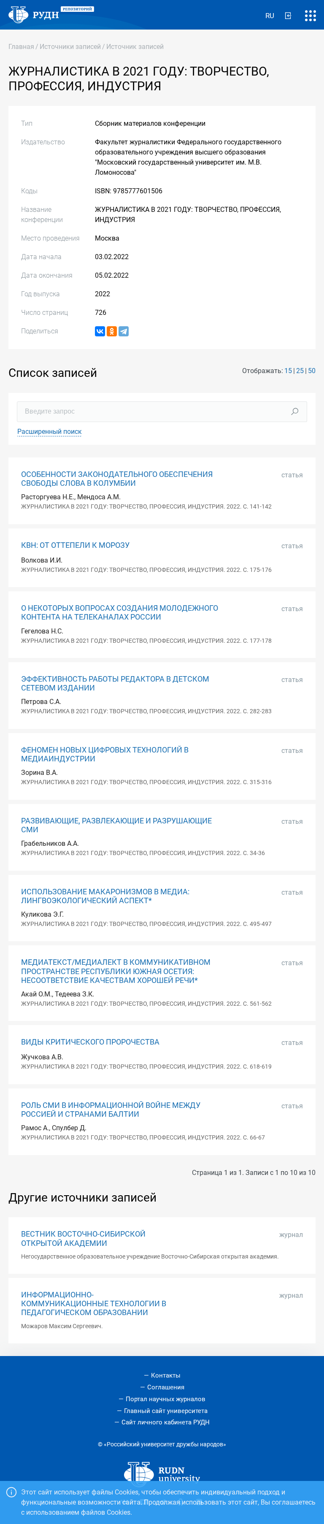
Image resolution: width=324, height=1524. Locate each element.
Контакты (166, 1375)
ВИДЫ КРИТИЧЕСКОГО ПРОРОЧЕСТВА (90, 1042)
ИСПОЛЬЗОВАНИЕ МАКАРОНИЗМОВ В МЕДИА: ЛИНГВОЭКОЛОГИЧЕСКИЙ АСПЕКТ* (105, 896)
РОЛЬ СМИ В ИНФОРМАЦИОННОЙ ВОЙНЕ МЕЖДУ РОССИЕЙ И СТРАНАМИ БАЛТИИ (110, 1109)
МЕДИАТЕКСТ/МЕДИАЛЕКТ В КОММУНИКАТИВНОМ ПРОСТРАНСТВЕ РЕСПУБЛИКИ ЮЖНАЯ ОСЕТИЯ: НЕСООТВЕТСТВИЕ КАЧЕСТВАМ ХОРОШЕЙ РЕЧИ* (116, 971)
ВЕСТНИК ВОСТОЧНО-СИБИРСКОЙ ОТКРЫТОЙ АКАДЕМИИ (83, 1238)
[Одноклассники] (112, 331)
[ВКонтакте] (100, 331)
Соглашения (165, 1387)
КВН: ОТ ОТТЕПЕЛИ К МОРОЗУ (75, 545)
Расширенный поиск (49, 432)
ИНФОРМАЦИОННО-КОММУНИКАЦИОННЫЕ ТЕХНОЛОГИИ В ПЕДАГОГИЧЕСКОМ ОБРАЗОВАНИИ (93, 1304)
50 (312, 371)
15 (288, 371)
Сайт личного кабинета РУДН (166, 1422)
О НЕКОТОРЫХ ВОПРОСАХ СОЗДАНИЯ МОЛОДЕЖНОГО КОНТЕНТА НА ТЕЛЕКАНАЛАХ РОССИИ (119, 612)
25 (300, 371)
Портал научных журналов (165, 1399)
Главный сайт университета (166, 1411)
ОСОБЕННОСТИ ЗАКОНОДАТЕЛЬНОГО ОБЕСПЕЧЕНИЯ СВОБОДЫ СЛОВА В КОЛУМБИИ (117, 478)
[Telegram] (124, 331)
